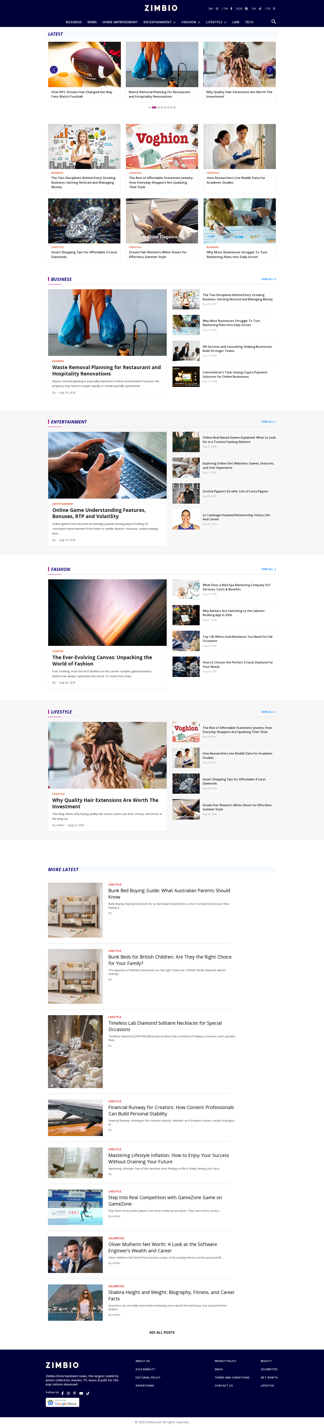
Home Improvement (120, 22)
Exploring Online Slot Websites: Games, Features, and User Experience (238, 465)
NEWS (92, 22)
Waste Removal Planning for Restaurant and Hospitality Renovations (82, 94)
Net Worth (269, 1377)
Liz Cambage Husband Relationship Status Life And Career (236, 517)
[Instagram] (68, 1393)
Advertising (145, 1385)
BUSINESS (74, 22)
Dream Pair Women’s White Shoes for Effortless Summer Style (158, 254)
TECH (249, 22)
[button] (54, 70)
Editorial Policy (148, 1377)
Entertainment (157, 22)
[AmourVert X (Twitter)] (274, 8)
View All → (268, 279)
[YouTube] (81, 1393)
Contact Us (224, 1385)
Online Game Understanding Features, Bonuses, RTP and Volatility (99, 513)
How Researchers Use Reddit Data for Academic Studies (236, 180)
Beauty (266, 1361)
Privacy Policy (225, 1361)
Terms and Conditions (232, 1377)
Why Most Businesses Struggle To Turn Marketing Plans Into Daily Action (237, 254)
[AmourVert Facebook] (232, 8)
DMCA (219, 1369)
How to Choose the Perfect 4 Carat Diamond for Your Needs (238, 664)
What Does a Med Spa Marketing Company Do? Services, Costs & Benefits (237, 587)
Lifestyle (267, 1385)
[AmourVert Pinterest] (247, 8)
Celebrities (269, 1369)
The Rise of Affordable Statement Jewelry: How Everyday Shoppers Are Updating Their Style (161, 182)
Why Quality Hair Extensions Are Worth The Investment (162, 94)
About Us (143, 1361)
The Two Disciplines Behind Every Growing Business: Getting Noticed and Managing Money (83, 182)
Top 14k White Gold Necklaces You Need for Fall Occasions (237, 639)
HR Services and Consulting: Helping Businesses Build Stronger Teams (237, 349)
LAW (235, 22)
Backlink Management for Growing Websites (233, 94)
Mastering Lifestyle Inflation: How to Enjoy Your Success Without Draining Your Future (168, 1158)
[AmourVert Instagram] (217, 8)
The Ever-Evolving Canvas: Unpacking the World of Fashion (102, 660)
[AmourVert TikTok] (260, 8)
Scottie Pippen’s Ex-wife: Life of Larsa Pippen (235, 491)
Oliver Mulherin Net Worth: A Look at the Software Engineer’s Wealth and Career (162, 1247)
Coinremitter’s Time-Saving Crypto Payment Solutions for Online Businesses (235, 374)
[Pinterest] (74, 1393)
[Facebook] (63, 1393)
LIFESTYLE (214, 22)
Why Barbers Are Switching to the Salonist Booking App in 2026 (234, 613)
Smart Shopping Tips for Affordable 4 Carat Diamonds (84, 254)
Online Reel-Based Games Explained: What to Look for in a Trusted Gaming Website (239, 439)
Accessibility (145, 1369)
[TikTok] (87, 1393)
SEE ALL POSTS (162, 1332)
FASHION (189, 22)
